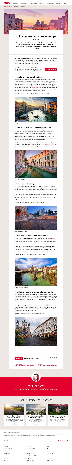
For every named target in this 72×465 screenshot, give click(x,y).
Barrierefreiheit (50, 460)
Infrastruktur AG (7, 451)
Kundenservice (50, 451)
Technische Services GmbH (30, 448)
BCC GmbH (6, 460)
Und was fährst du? (24, 3)
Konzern (48, 446)
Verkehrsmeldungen (50, 3)
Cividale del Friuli (51, 238)
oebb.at (66, 1)
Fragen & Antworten (51, 453)
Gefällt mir (19, 358)
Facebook (50, 357)
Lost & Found (50, 1)
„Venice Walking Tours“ (36, 87)
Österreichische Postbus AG (31, 451)
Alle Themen (41, 3)
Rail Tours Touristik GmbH (30, 453)
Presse (48, 448)
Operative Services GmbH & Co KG (32, 455)
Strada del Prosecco (49, 144)
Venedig (16, 79)
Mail (56, 357)
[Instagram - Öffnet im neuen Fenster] (63, 441)
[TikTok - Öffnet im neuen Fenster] (65, 441)
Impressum (49, 455)
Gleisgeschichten (33, 3)
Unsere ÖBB (6, 6)
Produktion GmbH (29, 446)
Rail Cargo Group (7, 453)
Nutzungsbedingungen (51, 458)
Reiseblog (58, 3)
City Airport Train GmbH (30, 460)
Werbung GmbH (7, 458)
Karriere (62, 1)
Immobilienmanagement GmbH (10, 455)
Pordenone (40, 296)
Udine (46, 186)
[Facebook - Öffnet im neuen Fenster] (58, 441)
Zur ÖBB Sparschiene (51, 69)
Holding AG (6, 446)
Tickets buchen (57, 1)
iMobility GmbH (28, 458)
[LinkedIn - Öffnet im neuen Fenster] (67, 441)
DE (65, 3)
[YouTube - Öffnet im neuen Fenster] (60, 441)
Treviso (36, 130)
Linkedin (54, 357)
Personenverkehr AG (8, 448)
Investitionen (15, 3)
